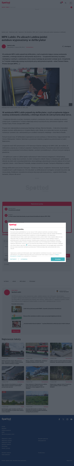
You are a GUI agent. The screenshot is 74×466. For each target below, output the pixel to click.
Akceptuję (57, 259)
